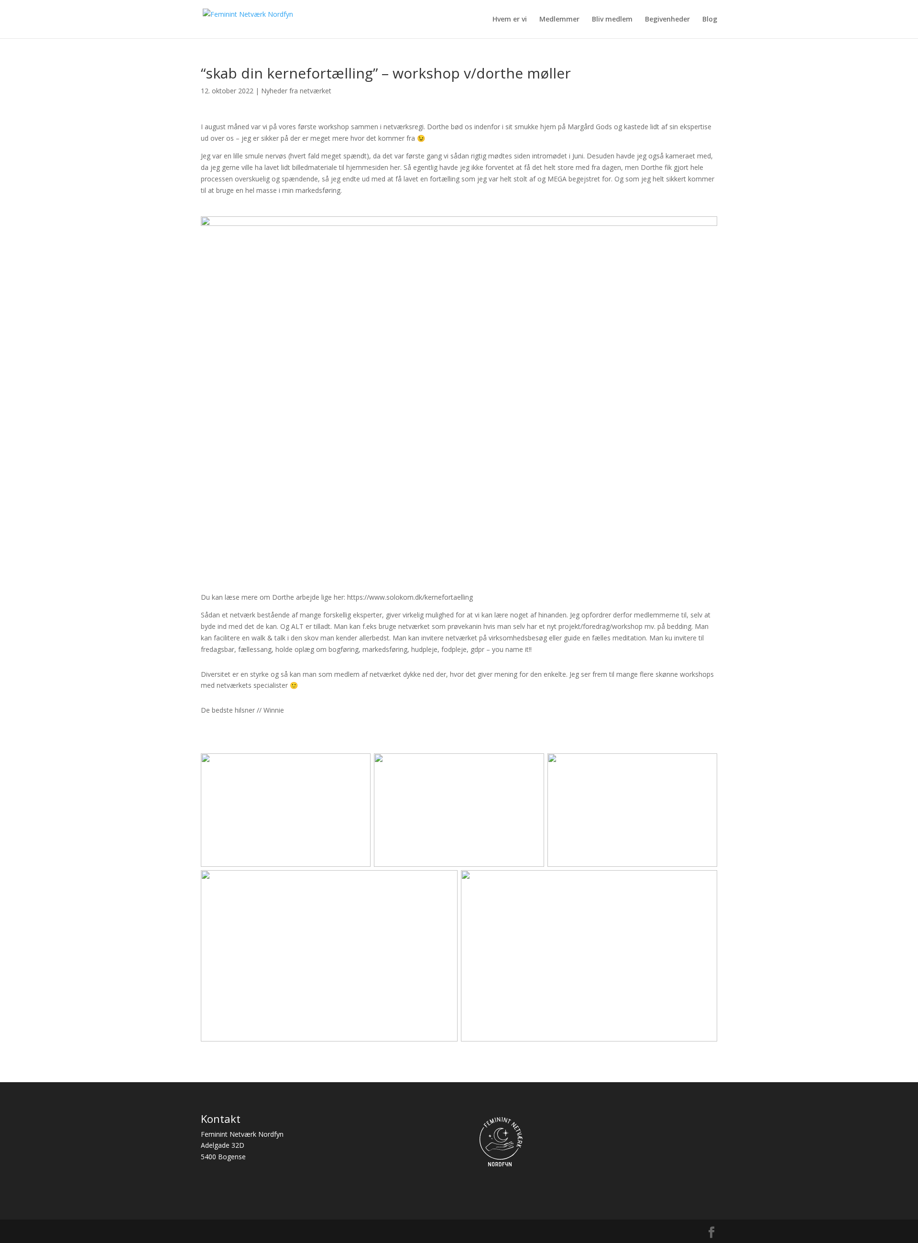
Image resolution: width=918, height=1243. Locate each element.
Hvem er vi (509, 19)
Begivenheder (667, 19)
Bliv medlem (612, 19)
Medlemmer (559, 19)
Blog (709, 19)
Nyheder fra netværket (296, 90)
